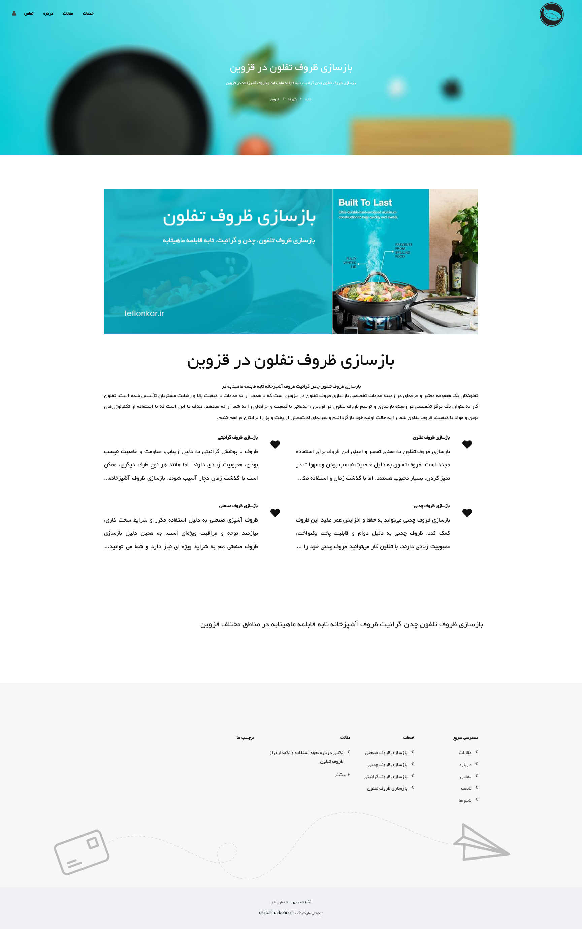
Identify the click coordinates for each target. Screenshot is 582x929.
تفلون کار (278, 902)
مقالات (68, 13)
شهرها (292, 99)
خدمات (88, 13)
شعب (466, 788)
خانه (308, 99)
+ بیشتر (342, 774)
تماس (28, 13)
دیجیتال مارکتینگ (309, 913)
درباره (48, 13)
